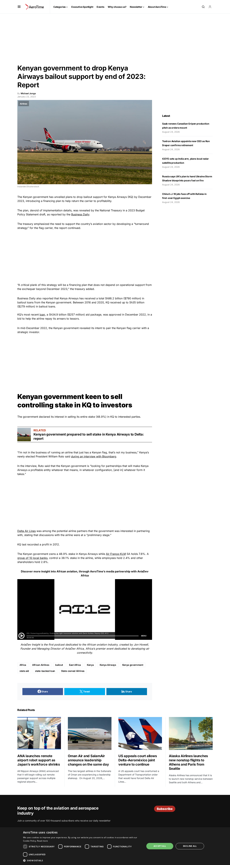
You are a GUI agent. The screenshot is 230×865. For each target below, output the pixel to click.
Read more (42, 840)
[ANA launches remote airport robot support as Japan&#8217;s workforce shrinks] (39, 733)
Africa (23, 664)
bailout (59, 664)
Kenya (90, 664)
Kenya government (132, 664)
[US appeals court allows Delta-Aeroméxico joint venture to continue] (140, 733)
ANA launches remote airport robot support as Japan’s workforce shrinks (38, 760)
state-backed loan (45, 670)
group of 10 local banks (32, 558)
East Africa (75, 664)
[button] (19, 7)
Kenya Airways (108, 664)
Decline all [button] (190, 846)
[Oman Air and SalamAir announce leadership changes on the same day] (89, 733)
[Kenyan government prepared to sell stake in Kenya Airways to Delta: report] (24, 434)
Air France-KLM (116, 554)
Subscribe (165, 809)
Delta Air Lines (26, 531)
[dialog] (115, 846)
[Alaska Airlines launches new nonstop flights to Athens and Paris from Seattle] (191, 733)
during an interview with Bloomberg (93, 456)
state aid (24, 670)
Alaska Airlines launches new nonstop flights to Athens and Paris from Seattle (188, 762)
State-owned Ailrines (73, 670)
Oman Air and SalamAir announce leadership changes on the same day (88, 760)
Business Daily (80, 214)
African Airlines (40, 664)
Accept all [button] (160, 846)
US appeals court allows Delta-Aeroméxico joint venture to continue (137, 760)
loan (42, 314)
